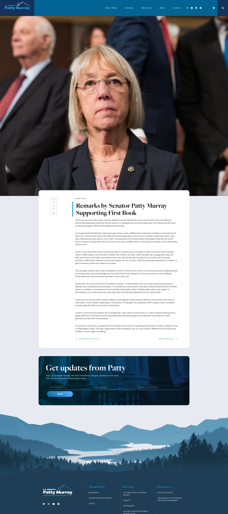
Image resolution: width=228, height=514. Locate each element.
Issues (92, 503)
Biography (94, 492)
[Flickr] (200, 8)
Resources (146, 8)
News (162, 8)
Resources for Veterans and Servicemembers (169, 499)
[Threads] (209, 8)
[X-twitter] (205, 8)
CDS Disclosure (165, 492)
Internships (129, 506)
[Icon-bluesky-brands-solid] (214, 8)
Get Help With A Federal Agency (135, 493)
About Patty (111, 8)
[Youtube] (192, 8)
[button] (223, 8)
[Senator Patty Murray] (17, 12)
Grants (126, 500)
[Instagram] (187, 8)
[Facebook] (196, 8)
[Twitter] (44, 504)
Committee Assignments (100, 498)
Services (129, 8)
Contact (177, 8)
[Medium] (58, 504)
